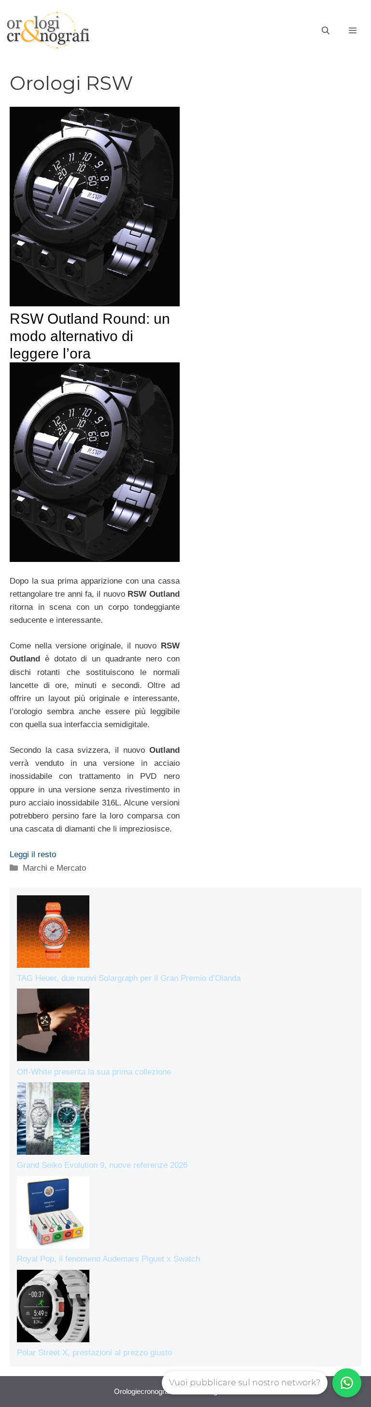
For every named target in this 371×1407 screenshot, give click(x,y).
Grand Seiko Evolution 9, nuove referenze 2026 (102, 1165)
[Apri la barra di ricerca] (325, 31)
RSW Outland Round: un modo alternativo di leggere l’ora (90, 336)
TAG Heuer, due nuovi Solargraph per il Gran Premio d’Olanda (129, 978)
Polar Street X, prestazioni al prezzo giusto (94, 1352)
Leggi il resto (33, 854)
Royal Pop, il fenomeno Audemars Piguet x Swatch (108, 1258)
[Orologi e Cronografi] (48, 30)
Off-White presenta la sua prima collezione (94, 1072)
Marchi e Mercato (54, 868)
